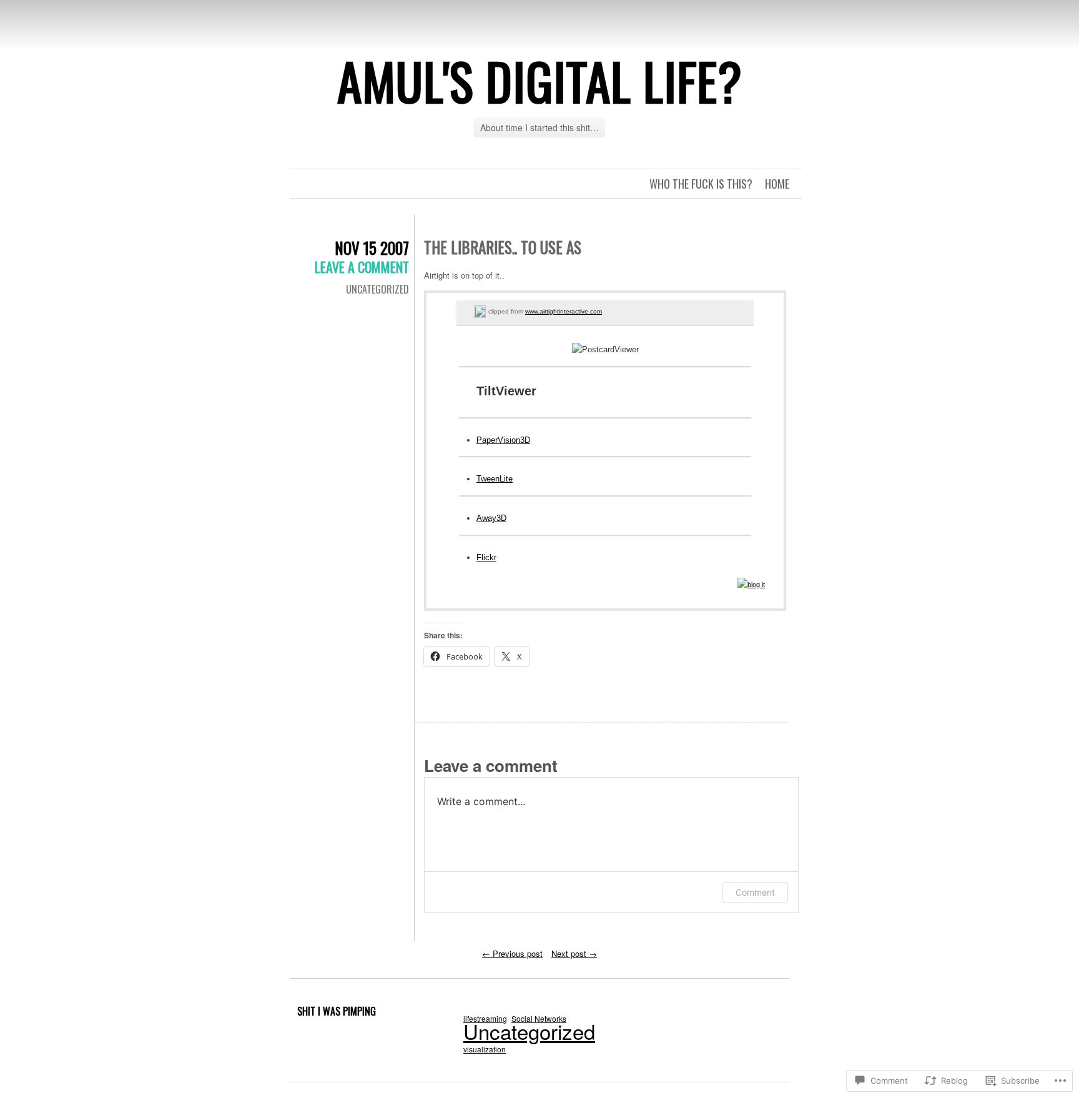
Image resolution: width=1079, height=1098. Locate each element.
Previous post (512, 953)
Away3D (491, 518)
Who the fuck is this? (700, 184)
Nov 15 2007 (372, 247)
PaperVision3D (503, 440)
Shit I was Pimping (336, 1011)
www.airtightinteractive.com (563, 311)
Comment (755, 892)
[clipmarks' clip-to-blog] (479, 311)
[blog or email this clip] (751, 584)
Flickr (486, 557)
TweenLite (494, 478)
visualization (484, 1049)
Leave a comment (362, 267)
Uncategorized (377, 289)
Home (777, 184)
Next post (574, 953)
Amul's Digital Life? (539, 80)
